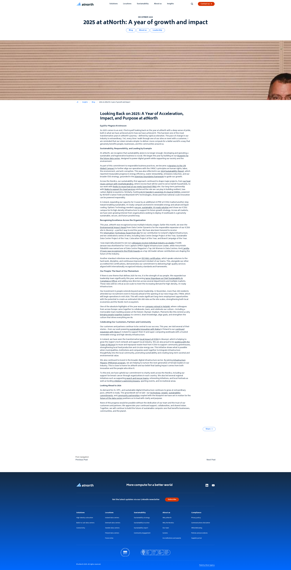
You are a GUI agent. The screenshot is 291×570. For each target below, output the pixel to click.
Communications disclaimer (200, 523)
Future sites (109, 538)
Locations (127, 3)
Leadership (157, 30)
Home (77, 102)
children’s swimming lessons (127, 381)
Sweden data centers (112, 528)
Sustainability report (141, 528)
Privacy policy (196, 518)
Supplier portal (196, 538)
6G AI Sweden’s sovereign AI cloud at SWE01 (160, 192)
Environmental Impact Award (113, 227)
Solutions (113, 3)
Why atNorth (167, 518)
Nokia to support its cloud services (119, 189)
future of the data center (111, 398)
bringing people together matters (115, 314)
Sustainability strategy (142, 518)
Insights (170, 3)
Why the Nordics (168, 523)
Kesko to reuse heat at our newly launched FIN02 (135, 186)
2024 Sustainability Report (172, 171)
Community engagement (142, 533)
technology (155, 393)
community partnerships (129, 395)
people (164, 393)
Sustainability (143, 3)
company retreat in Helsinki (157, 306)
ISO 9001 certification (151, 258)
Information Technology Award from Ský (122, 233)
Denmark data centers (112, 523)
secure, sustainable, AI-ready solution (152, 207)
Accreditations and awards (172, 538)
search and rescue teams (137, 378)
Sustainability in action (141, 523)
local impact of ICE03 (149, 339)
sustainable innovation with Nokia (145, 329)
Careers (165, 533)
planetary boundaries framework (149, 176)
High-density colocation (84, 518)
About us (158, 3)
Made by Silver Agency (207, 565)
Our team (166, 528)
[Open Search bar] (192, 4)
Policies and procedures (199, 533)
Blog (131, 30)
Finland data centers (112, 533)
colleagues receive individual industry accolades (152, 243)
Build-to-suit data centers (85, 523)
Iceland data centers (112, 518)
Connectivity (80, 528)
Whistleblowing (196, 528)
